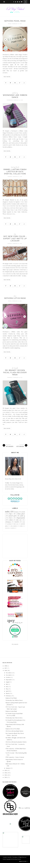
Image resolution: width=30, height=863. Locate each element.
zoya (16, 512)
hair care (16, 524)
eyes (23, 512)
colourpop (8, 522)
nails (7, 511)
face (15, 296)
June (7, 686)
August (8, 682)
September (9, 679)
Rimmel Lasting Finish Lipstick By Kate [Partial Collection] (15, 171)
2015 (5, 770)
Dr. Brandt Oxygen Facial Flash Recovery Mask (15, 372)
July (7, 684)
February (8, 695)
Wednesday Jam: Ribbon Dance (14, 700)
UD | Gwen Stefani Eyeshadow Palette (16, 742)
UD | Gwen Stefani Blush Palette (14, 731)
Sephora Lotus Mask (15, 298)
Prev (5, 39)
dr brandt (15, 368)
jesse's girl (13, 516)
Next (24, 39)
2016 (5, 670)
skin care (19, 520)
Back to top (22, 861)
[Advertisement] (15, 546)
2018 (5, 666)
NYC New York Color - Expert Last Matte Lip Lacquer (15, 238)
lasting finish (15, 167)
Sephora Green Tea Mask (13, 729)
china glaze (21, 514)
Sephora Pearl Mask (15, 21)
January (8, 768)
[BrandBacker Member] (10, 815)
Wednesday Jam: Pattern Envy (14, 718)
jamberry (15, 93)
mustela (13, 528)
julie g (23, 516)
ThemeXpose (15, 857)
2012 (5, 777)
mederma (7, 528)
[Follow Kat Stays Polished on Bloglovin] (15, 502)
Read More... (7, 76)
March (8, 693)
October (8, 677)
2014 (5, 772)
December (9, 672)
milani (11, 520)
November (9, 675)
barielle (17, 522)
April (7, 691)
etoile (21, 526)
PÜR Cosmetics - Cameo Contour (15, 757)
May (7, 689)
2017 (5, 668)
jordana (9, 524)
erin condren (13, 526)
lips (15, 234)
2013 (5, 775)
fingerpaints (21, 518)
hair (24, 522)
